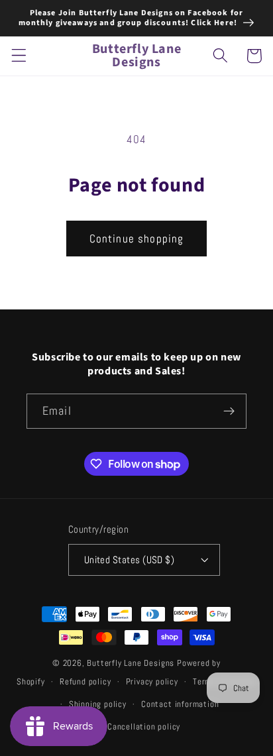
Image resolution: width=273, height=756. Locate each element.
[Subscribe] (229, 411)
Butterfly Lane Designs (130, 663)
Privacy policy (152, 681)
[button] (19, 56)
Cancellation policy (143, 727)
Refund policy (85, 681)
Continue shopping (136, 238)
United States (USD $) (129, 559)
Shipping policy (98, 704)
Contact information (180, 704)
